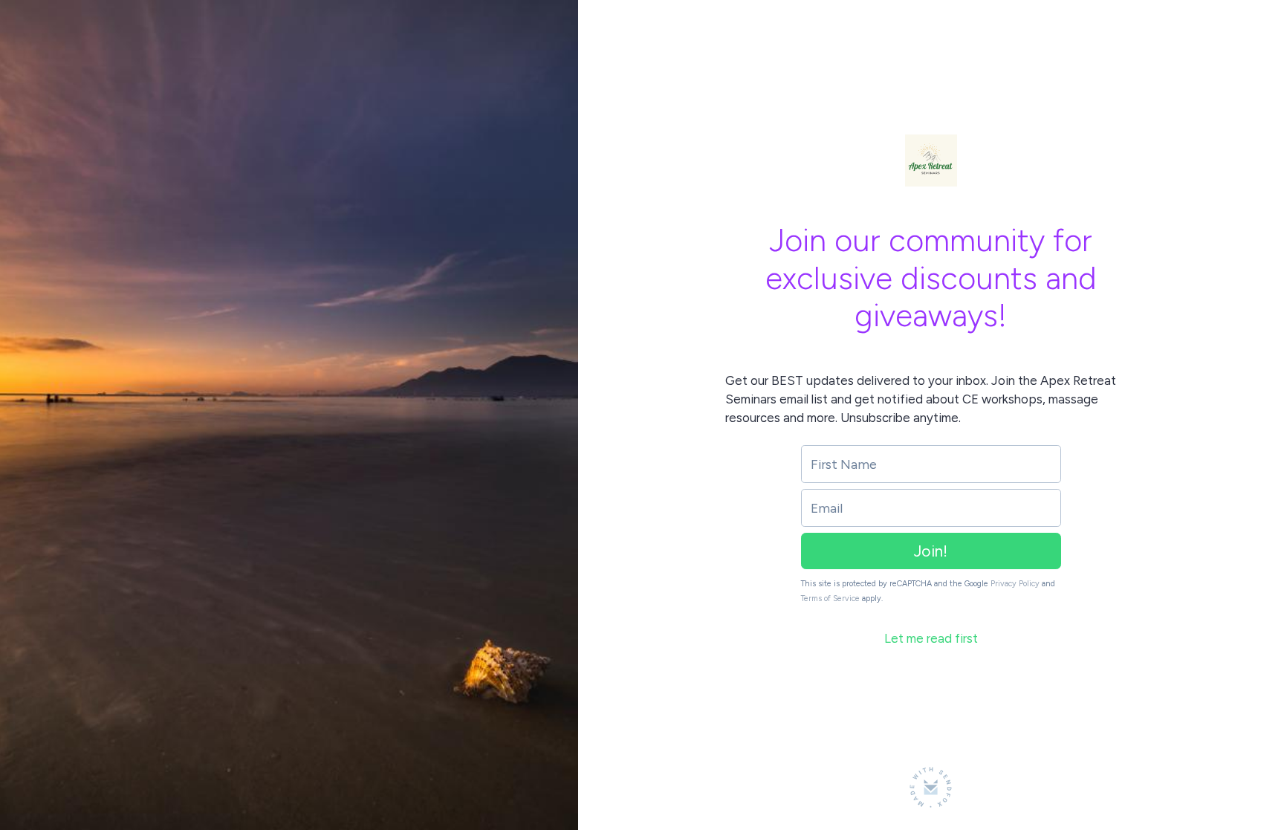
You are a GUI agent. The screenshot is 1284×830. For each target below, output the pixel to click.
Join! (930, 551)
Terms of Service (830, 598)
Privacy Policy (1015, 584)
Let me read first (931, 638)
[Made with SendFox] (931, 787)
